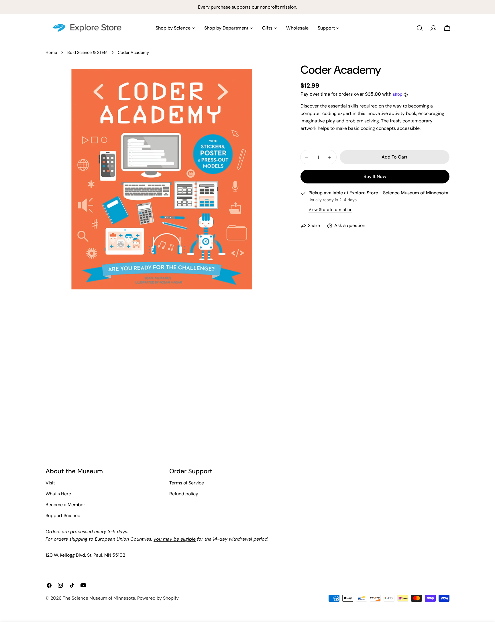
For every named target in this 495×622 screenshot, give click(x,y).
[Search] (419, 28)
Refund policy (183, 494)
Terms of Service (186, 483)
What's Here (58, 494)
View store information (330, 209)
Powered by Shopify (158, 598)
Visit (50, 483)
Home (51, 52)
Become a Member (65, 505)
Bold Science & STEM (87, 52)
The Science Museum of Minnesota (99, 598)
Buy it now (375, 177)
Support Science (63, 516)
